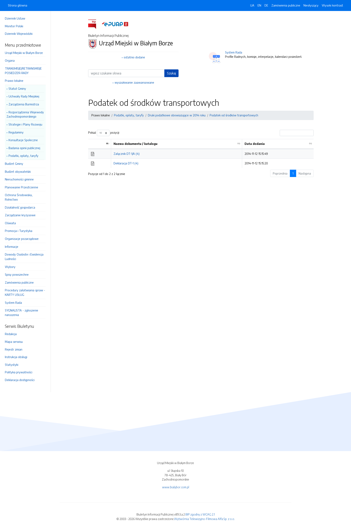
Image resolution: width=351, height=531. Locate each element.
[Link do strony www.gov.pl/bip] (94, 24)
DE (266, 5)
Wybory (10, 267)
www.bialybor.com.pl (175, 487)
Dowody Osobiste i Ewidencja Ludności (24, 256)
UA (252, 5)
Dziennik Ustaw (15, 18)
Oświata (10, 223)
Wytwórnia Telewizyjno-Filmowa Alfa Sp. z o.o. (204, 519)
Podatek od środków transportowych (234, 115)
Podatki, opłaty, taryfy (23, 155)
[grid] (201, 153)
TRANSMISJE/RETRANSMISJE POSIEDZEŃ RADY (23, 71)
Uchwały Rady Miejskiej (24, 96)
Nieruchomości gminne (19, 179)
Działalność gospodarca (20, 207)
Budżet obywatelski (18, 171)
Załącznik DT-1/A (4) (127, 153)
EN (259, 5)
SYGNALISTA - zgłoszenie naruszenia (21, 312)
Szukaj (171, 73)
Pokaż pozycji (103, 132)
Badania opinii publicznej (24, 148)
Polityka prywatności (18, 372)
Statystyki (11, 364)
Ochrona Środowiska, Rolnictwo (18, 197)
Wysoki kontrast (332, 5)
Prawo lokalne (14, 80)
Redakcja (11, 334)
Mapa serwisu (14, 341)
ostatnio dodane (134, 57)
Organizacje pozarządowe (22, 238)
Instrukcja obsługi (16, 357)
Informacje (11, 246)
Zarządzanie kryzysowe (20, 215)
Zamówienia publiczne (19, 282)
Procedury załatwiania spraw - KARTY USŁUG (25, 292)
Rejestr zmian (13, 349)
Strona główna (17, 5)
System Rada (13, 302)
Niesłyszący (310, 5)
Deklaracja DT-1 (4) (126, 163)
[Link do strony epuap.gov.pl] (115, 24)
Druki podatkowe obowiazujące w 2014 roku (177, 115)
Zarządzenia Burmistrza (24, 104)
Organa (10, 60)
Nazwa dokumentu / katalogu (135, 143)
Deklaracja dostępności (20, 380)
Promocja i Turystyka (18, 231)
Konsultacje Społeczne (23, 140)
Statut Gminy (17, 88)
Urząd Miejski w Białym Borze (24, 53)
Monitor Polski (14, 26)
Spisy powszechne (17, 274)
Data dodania (255, 143)
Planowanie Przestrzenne (21, 187)
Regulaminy (16, 132)
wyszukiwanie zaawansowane (134, 82)
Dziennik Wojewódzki (18, 33)
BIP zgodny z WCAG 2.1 (200, 514)
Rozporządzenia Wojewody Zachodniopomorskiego (25, 114)
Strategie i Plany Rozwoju (25, 124)
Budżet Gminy (14, 163)
